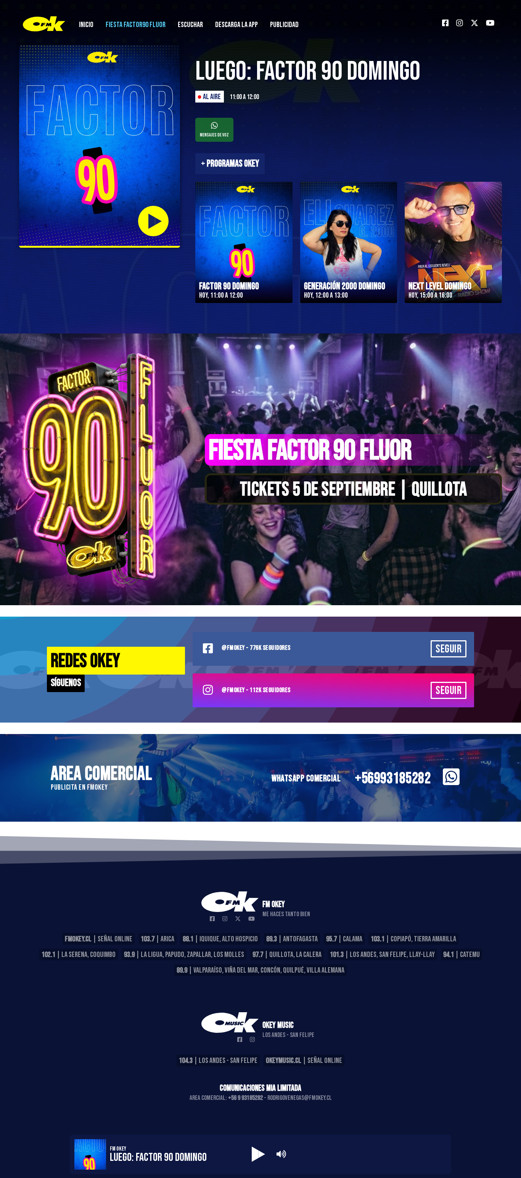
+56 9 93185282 (245, 1098)
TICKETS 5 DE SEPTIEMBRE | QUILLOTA (353, 489)
